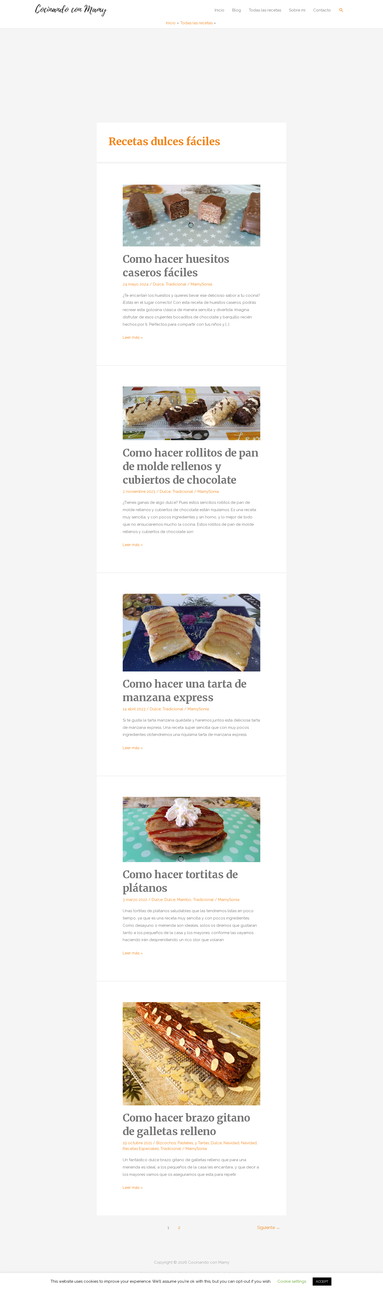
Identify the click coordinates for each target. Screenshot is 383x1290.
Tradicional (176, 284)
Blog (236, 10)
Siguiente (268, 1227)
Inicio (219, 10)
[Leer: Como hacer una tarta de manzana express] (191, 632)
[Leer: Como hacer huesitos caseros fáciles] (191, 215)
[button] (341, 10)
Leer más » (133, 338)
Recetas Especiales (141, 1148)
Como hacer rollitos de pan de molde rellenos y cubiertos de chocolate (190, 466)
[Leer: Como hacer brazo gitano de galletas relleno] (191, 1053)
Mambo (184, 899)
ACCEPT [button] (322, 1281)
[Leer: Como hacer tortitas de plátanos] (191, 829)
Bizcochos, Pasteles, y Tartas (182, 1143)
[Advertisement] (191, 67)
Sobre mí (297, 10)
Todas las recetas (265, 10)
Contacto (322, 10)
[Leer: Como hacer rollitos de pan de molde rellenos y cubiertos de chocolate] (191, 413)
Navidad (231, 1143)
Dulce (158, 284)
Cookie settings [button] (291, 1281)
